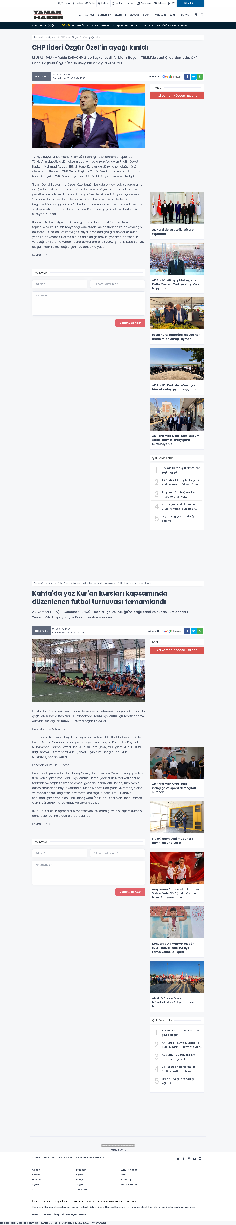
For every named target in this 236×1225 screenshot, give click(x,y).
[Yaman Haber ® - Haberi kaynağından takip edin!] (48, 14)
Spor (146, 15)
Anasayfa (39, 37)
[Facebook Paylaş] (187, 77)
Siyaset (134, 15)
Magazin (160, 15)
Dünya (185, 15)
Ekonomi (120, 15)
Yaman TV (104, 15)
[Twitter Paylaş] (194, 77)
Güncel (89, 15)
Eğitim (173, 15)
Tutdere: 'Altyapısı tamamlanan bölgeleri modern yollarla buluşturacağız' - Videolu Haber (125, 25)
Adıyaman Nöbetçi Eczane (177, 96)
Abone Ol (153, 76)
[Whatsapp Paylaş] (200, 77)
